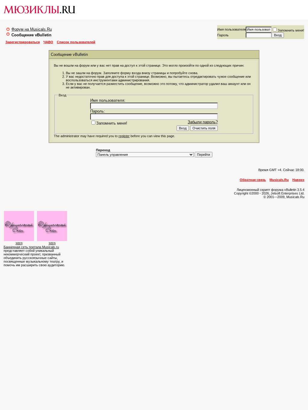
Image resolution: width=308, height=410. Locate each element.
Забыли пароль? (203, 122)
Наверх (298, 180)
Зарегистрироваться (22, 42)
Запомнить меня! (291, 30)
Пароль (223, 35)
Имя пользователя (231, 29)
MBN (19, 243)
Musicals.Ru (279, 180)
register (124, 136)
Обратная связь (253, 180)
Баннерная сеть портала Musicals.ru (31, 247)
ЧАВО (48, 42)
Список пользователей (76, 42)
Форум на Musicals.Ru (31, 29)
